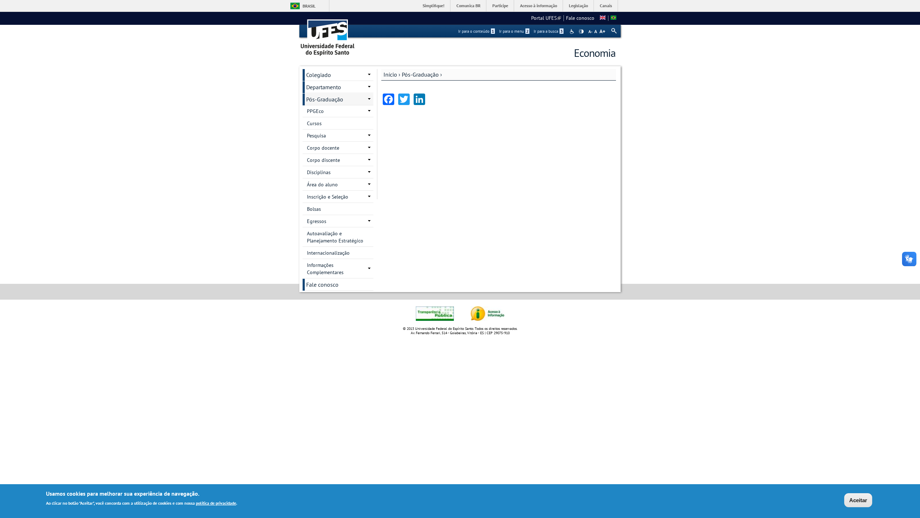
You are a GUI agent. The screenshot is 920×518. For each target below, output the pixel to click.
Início (390, 74)
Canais (606, 5)
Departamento (323, 87)
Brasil (309, 6)
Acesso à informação (538, 5)
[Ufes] (327, 35)
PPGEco (315, 111)
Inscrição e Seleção (327, 197)
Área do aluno (322, 184)
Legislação (578, 5)
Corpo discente (323, 160)
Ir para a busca (548, 31)
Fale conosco (580, 18)
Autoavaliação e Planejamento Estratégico (335, 237)
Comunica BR (468, 5)
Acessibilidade (572, 31)
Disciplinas (319, 172)
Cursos (314, 123)
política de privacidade (216, 503)
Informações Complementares (325, 269)
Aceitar (858, 500)
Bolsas (314, 209)
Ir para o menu (514, 31)
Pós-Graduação (420, 74)
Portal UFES (546, 18)
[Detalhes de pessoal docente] (603, 18)
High (581, 31)
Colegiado (318, 74)
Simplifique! (434, 5)
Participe (500, 5)
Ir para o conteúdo (476, 31)
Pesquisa (316, 135)
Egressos (316, 221)
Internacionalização (328, 253)
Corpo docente (323, 148)
